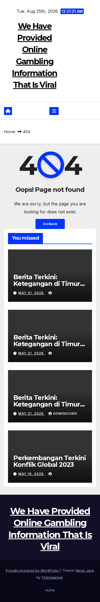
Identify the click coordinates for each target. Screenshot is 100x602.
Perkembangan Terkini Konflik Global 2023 (49, 461)
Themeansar (52, 577)
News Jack (85, 570)
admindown (65, 414)
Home (9, 131)
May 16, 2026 (31, 474)
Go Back (50, 224)
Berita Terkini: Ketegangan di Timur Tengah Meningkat (46, 283)
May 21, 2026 (31, 293)
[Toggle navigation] (54, 111)
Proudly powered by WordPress (33, 570)
